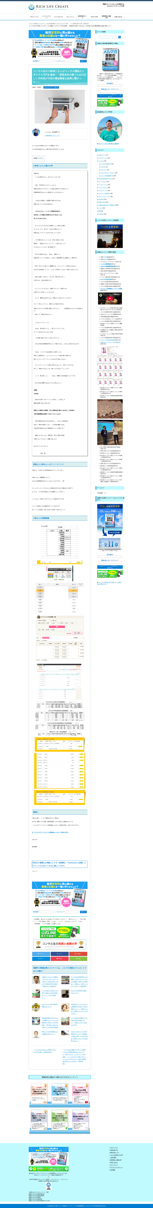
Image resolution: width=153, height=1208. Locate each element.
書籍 (100, 211)
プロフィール (34, 17)
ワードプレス (102, 181)
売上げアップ (102, 155)
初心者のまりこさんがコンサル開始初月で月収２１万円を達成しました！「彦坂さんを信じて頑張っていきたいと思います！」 (79, 1009)
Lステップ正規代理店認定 (107, 340)
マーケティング (103, 158)
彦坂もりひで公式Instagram (36, 1194)
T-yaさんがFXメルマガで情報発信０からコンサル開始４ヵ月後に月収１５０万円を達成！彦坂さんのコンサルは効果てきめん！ (79, 1036)
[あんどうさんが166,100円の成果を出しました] (36, 1007)
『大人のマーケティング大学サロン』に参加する (109, 566)
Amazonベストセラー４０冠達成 (109, 342)
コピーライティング (104, 196)
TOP (49, 23)
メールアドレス (59, 61)
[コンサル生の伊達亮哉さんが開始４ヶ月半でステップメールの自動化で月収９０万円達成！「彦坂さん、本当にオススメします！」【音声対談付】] (65, 980)
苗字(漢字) (36, 61)
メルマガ (101, 161)
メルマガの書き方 (106, 164)
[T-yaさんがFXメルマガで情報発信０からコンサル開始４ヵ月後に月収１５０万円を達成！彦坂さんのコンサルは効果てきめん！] (65, 1033)
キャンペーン (70, 17)
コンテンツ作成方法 (104, 193)
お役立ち (101, 214)
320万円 (105, 259)
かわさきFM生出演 (105, 279)
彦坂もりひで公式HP (35, 1197)
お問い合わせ (118, 17)
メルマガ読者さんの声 (116, 1155)
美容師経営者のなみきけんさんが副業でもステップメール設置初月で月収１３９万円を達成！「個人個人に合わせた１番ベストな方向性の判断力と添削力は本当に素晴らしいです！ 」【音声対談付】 (50, 1025)
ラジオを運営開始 (105, 264)
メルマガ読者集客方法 (107, 175)
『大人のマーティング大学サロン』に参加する (109, 95)
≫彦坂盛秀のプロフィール (52, 135)
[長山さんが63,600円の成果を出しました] (65, 994)
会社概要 (112, 1170)
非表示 (41, 158)
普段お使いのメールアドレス (109, 89)
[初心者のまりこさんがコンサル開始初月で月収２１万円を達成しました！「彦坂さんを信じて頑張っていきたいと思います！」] (65, 1007)
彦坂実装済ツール (82, 16)
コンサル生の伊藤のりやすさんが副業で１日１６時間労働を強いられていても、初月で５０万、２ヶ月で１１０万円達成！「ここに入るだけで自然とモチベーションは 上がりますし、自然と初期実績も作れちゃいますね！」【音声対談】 (74, 1056)
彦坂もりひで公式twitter (35, 1199)
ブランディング (103, 190)
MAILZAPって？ (114, 1152)
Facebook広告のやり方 (105, 178)
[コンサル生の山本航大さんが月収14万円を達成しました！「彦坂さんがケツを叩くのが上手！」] (65, 1021)
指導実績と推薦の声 (106, 16)
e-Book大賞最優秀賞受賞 (107, 266)
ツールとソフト (103, 184)
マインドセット (103, 187)
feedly (79, 958)
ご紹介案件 (113, 1157)
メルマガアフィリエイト (108, 172)
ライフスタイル (58, 17)
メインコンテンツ (46, 16)
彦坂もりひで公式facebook (36, 1195)
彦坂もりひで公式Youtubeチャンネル (39, 1200)
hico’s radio (94, 16)
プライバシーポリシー (116, 1167)
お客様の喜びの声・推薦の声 (51, 87)
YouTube (101, 199)
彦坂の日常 (102, 202)
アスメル (103, 167)
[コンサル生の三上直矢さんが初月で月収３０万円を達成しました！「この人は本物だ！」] (36, 994)
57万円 (105, 257)
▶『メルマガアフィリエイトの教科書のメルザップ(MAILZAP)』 (50, 832)
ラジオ (100, 208)
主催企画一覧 (114, 1150)
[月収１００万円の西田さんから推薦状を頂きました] (36, 1034)
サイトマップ (114, 1165)
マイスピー (104, 169)
